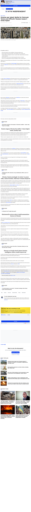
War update (3, 15)
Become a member (15, 352)
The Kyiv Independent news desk (10, 296)
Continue (15, 321)
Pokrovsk (9, 292)
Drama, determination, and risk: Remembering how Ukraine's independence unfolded (22, 416)
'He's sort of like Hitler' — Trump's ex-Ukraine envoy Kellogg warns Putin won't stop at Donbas (23, 402)
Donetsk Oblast (14, 292)
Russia (19, 292)
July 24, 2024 (13, 275)
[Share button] (29, 22)
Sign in (18, 354)
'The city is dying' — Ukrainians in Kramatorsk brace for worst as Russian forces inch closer (7, 402)
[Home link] (15, 11)
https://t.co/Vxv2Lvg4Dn (21, 272)
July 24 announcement (6, 222)
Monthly (4, 314)
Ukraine (5, 292)
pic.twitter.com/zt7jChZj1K (5, 273)
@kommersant (6, 271)
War (1, 292)
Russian (12, 263)
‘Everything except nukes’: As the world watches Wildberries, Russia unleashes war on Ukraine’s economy (8, 417)
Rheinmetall (23, 292)
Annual (9, 314)
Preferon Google (25, 22)
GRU (18, 263)
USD (28, 314)
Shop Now (15, 5)
